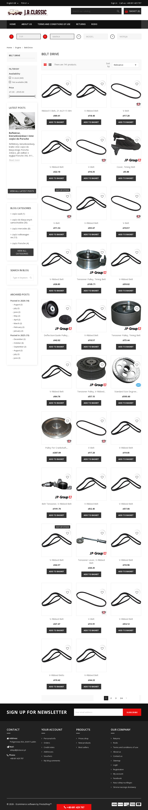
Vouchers (47, 756)
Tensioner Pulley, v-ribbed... (91, 391)
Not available (19, 82)
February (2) (19, 327)
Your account (51, 729)
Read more (14, 160)
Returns (81, 24)
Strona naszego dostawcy (124, 787)
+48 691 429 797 (16, 758)
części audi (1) (18, 213)
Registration (118, 769)
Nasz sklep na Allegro (122, 782)
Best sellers (83, 747)
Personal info (49, 738)
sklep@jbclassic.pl (18, 750)
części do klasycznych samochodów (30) (21, 221)
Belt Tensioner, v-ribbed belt (57, 503)
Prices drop (83, 738)
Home (13, 24)
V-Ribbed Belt (91, 110)
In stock (17, 78)
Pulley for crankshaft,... (56, 447)
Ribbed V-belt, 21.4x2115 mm (57, 110)
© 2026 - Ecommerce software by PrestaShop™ (29, 804)
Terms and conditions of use (54, 24)
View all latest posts (22, 191)
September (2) (20, 346)
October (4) (18, 343)
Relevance (125, 65)
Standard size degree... (126, 391)
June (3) (17, 358)
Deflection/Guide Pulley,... (56, 335)
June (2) (17, 312)
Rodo (94, 24)
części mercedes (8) (21, 228)
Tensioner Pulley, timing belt (91, 279)
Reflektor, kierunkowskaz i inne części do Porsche (21, 135)
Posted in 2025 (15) (19, 335)
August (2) (18, 304)
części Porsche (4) (20, 243)
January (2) (18, 331)
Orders (46, 742)
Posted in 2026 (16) (19, 300)
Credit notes (48, 747)
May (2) (17, 316)
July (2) (16, 308)
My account (118, 773)
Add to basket (56, 122)
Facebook (117, 778)
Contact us (117, 756)
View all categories (22, 252)
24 (121, 698)
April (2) (17, 319)
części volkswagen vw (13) (19, 236)
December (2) (19, 339)
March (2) (18, 323)
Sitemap (116, 760)
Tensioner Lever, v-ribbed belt (91, 561)
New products (84, 742)
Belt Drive (14, 55)
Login (115, 765)
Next (126, 698)
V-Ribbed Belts (56, 675)
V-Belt (126, 110)
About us (27, 24)
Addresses (48, 751)
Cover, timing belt (126, 166)
